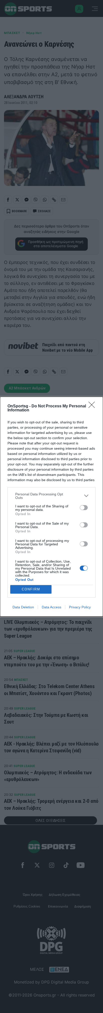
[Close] (93, 406)
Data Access (51, 607)
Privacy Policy (80, 607)
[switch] (84, 507)
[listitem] (51, 495)
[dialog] (51, 507)
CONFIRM (31, 589)
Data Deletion (23, 607)
